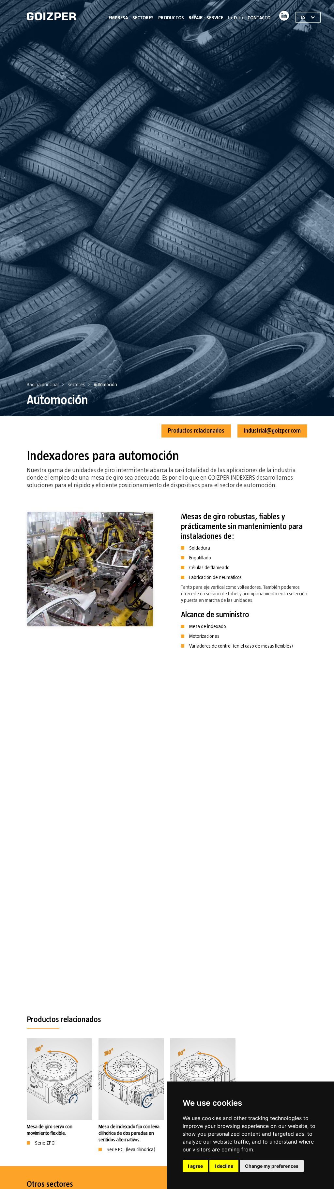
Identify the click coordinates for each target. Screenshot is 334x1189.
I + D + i (235, 17)
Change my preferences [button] (271, 1166)
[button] (143, 16)
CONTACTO (259, 17)
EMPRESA (118, 17)
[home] (51, 16)
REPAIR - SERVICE (206, 17)
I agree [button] (195, 1166)
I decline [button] (224, 1166)
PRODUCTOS (171, 17)
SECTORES (143, 17)
